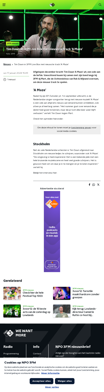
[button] (4, 4)
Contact (37, 354)
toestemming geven (81, 128)
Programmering (11, 354)
